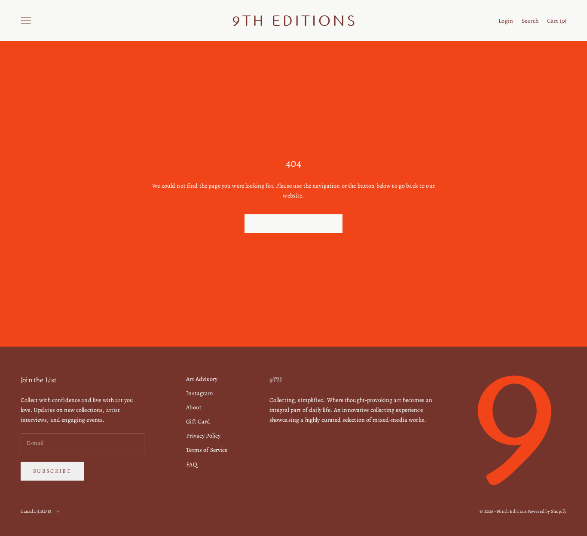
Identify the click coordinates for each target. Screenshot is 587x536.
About (194, 407)
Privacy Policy (203, 436)
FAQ (191, 464)
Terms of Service (206, 450)
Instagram (199, 393)
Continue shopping (293, 223)
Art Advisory (201, 379)
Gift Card (198, 421)
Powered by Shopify (546, 511)
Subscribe (52, 471)
